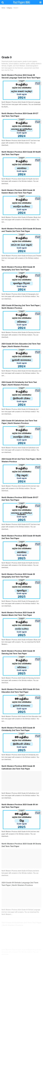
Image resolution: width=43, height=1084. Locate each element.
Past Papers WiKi (21, 2)
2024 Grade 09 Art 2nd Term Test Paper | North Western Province (21, 460)
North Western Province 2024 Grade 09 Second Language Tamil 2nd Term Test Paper (21, 76)
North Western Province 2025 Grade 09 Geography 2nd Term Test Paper (18, 575)
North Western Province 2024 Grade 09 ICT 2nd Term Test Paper (20, 114)
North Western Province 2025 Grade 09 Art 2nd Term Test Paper (20, 805)
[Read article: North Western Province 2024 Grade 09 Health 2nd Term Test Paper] (21, 167)
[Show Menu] (40, 2)
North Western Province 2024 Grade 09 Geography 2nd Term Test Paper (18, 268)
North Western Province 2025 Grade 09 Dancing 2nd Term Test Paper (18, 652)
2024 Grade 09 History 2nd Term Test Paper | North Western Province (21, 959)
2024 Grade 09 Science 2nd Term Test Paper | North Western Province (21, 997)
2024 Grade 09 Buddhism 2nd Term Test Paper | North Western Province (21, 921)
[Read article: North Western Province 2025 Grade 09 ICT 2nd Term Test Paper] (21, 512)
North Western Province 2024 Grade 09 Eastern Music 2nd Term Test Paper (18, 191)
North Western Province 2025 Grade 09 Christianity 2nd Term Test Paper (18, 729)
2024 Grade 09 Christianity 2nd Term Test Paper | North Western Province (19, 383)
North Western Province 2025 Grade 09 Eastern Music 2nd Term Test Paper (18, 613)
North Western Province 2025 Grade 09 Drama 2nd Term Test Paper (21, 844)
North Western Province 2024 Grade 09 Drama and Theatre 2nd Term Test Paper (21, 230)
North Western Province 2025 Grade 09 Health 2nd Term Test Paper (21, 537)
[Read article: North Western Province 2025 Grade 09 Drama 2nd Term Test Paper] (21, 858)
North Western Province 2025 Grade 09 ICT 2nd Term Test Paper (20, 498)
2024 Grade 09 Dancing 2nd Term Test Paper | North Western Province (21, 306)
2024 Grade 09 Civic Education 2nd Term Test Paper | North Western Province (21, 345)
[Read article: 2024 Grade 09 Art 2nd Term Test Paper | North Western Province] (21, 474)
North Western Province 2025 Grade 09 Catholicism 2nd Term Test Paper (18, 767)
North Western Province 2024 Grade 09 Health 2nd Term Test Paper (21, 153)
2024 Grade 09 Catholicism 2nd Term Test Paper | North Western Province (19, 421)
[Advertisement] (21, 31)
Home (3, 8)
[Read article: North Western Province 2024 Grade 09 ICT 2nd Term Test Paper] (21, 128)
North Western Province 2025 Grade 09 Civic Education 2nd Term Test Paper (21, 690)
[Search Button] (3, 2)
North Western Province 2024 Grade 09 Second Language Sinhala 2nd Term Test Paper (19, 1076)
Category (9, 8)
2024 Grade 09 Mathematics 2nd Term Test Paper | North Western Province (20, 1036)
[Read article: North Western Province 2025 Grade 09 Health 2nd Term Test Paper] (21, 551)
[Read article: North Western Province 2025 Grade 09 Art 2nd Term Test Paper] (21, 819)
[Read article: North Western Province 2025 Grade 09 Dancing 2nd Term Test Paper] (21, 666)
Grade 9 (16, 8)
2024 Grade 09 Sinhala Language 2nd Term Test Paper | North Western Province (20, 882)
